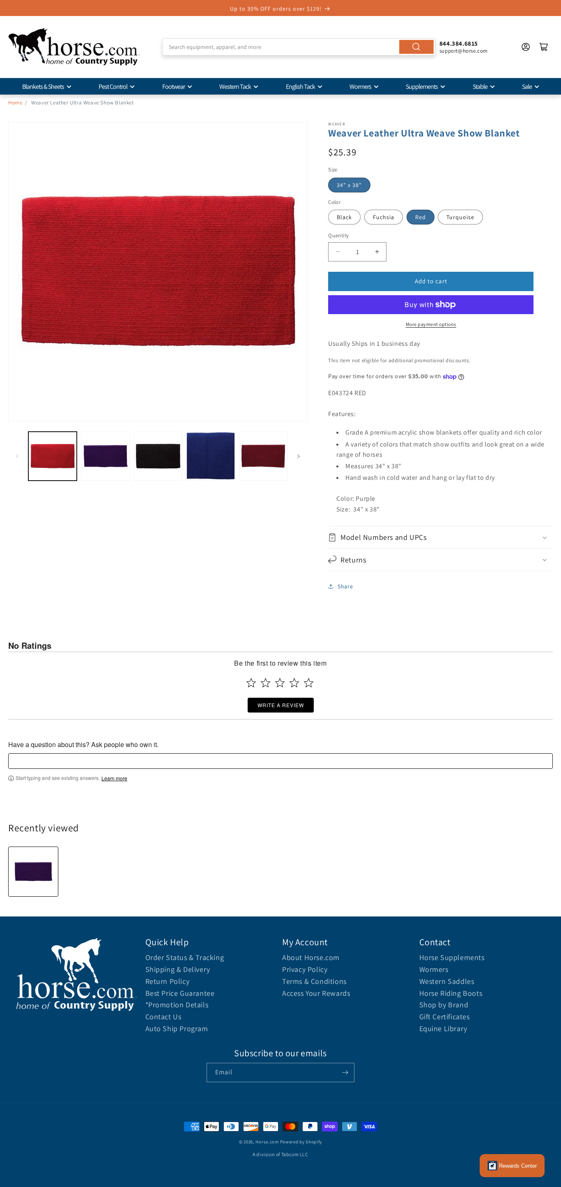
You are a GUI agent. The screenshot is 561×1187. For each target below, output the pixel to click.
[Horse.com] (74, 47)
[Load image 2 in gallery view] (105, 456)
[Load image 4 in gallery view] (210, 456)
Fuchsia (383, 217)
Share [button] (345, 586)
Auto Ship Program (176, 1028)
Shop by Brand (444, 1004)
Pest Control (113, 86)
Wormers (360, 86)
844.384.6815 (458, 43)
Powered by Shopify (301, 1142)
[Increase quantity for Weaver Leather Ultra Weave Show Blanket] (377, 251)
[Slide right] (299, 456)
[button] (440, 537)
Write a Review (281, 704)
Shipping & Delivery (177, 969)
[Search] (416, 47)
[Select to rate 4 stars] (294, 682)
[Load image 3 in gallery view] (158, 456)
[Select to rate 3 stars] (280, 682)
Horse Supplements (452, 957)
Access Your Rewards (316, 993)
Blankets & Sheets (43, 86)
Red (420, 217)
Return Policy (167, 981)
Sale (527, 86)
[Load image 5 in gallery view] (263, 456)
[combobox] (298, 47)
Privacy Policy (304, 969)
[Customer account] (526, 47)
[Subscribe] (345, 1072)
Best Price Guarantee (180, 993)
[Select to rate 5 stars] (308, 682)
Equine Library (443, 1028)
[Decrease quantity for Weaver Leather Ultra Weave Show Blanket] (338, 251)
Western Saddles (446, 981)
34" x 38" (349, 185)
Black (344, 217)
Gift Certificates (444, 1016)
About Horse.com (311, 957)
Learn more (114, 778)
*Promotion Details (177, 1004)
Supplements (422, 86)
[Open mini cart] (544, 47)
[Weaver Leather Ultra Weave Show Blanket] (33, 871)
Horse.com (266, 1142)
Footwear (173, 86)
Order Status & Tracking (184, 957)
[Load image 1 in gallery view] (52, 456)
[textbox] (280, 761)
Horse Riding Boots (451, 993)
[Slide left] (17, 456)
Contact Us (163, 1016)
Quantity (338, 235)
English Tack (300, 86)
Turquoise (460, 217)
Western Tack (235, 86)
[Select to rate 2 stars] (265, 682)
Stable (480, 86)
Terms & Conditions (314, 981)
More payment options (431, 324)
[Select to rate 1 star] (251, 682)
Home (15, 102)
